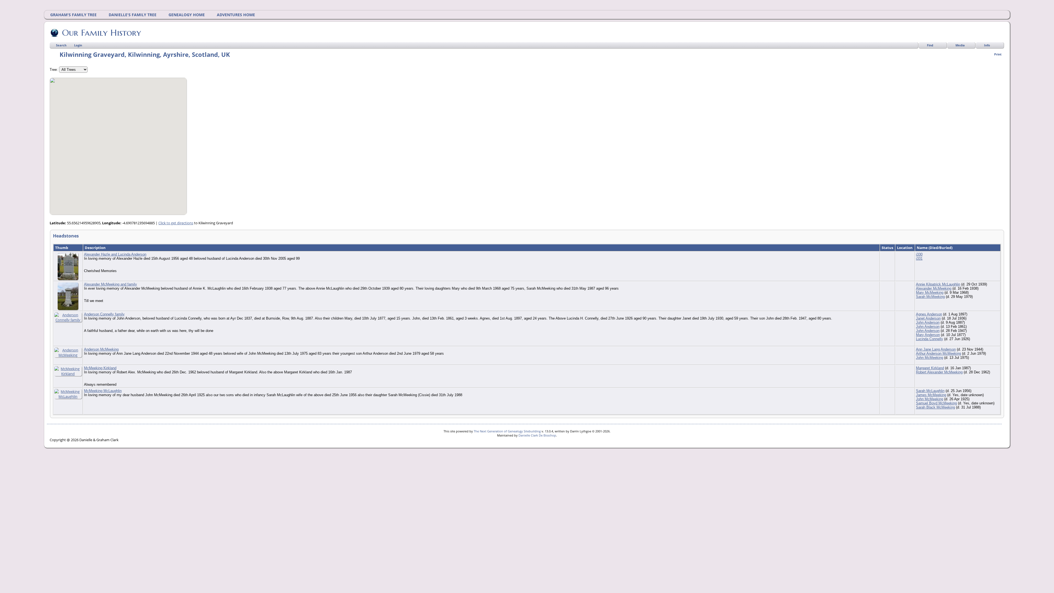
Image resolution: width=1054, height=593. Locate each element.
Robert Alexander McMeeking (939, 372)
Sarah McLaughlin (930, 391)
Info (987, 45)
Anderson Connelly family (104, 314)
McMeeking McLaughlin (103, 391)
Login (78, 45)
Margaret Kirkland (930, 368)
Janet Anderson (928, 318)
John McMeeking (929, 358)
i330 (919, 254)
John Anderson (928, 322)
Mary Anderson (928, 335)
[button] (118, 143)
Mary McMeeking (929, 292)
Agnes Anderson (929, 314)
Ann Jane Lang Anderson (936, 349)
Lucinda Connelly (929, 339)
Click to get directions (175, 222)
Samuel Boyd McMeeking (936, 403)
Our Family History (101, 32)
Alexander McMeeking (933, 288)
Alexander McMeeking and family (110, 284)
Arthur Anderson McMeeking (938, 353)
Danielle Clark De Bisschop (537, 435)
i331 (919, 258)
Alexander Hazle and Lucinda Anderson (115, 254)
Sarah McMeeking (930, 297)
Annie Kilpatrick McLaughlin (938, 284)
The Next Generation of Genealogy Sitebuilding (507, 431)
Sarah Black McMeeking (935, 407)
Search (61, 45)
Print (998, 54)
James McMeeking (931, 395)
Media (960, 45)
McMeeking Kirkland (100, 368)
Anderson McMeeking (101, 349)
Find (930, 45)
